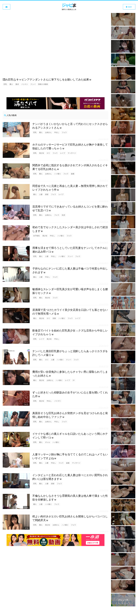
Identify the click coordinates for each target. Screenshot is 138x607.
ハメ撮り (57, 174)
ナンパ (33, 84)
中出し (56, 132)
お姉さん (48, 132)
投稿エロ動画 (43, 84)
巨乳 (5, 84)
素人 (11, 84)
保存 (129, 7)
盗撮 (72, 174)
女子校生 (36, 236)
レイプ (62, 153)
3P (74, 380)
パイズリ (57, 401)
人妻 (40, 194)
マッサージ (72, 153)
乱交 (63, 215)
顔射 (46, 194)
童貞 (17, 84)
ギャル (47, 442)
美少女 (41, 153)
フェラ (64, 132)
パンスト (24, 84)
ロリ (48, 153)
